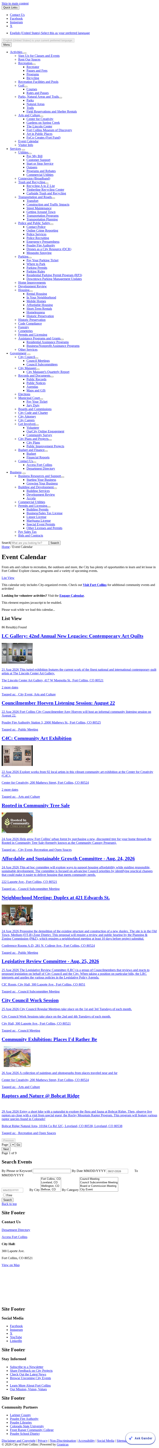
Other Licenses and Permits (44, 528)
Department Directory (40, 468)
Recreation (25, 63)
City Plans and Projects (33, 439)
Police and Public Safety (34, 223)
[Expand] (24, 53)
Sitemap (122, 1440)
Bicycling (32, 78)
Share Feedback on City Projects (31, 1370)
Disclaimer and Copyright (18, 1440)
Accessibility (86, 1440)
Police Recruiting (37, 238)
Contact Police (36, 227)
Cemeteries (25, 331)
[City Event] (99, 1189)
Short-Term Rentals (39, 308)
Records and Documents (34, 375)
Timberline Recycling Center (45, 189)
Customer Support (38, 160)
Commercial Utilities (39, 174)
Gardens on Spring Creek (43, 122)
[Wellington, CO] (51, 1186)
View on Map (11, 1265)
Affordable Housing (39, 305)
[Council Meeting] (99, 1179)
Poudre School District (25, 1433)
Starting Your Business (41, 479)
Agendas (32, 386)
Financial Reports (37, 457)
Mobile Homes (36, 301)
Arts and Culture (29, 115)
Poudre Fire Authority (40, 245)
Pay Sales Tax (27, 531)
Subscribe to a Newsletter (26, 1367)
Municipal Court (29, 398)
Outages (31, 167)
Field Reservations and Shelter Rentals (51, 111)
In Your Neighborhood (41, 297)
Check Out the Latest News (28, 1374)
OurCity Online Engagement (45, 431)
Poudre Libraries (21, 1422)
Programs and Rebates (41, 171)
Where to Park (35, 264)
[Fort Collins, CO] (51, 1179)
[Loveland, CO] (51, 1182)
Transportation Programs (42, 215)
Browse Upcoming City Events (30, 1378)
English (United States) (50, 33)
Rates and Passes (37, 93)
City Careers (26, 420)
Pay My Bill (34, 156)
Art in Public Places (39, 134)
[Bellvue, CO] (51, 1189)
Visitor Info (25, 145)
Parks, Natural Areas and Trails (38, 96)
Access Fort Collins (39, 465)
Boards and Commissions (35, 409)
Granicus (63, 1444)
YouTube (16, 1337)
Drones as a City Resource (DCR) (48, 249)
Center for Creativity (39, 119)
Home (6, 547)
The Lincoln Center (39, 126)
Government (18, 353)
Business (16, 472)
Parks (30, 100)
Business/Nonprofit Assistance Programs (53, 346)
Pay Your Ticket (36, 401)
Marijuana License (38, 520)
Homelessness (35, 312)
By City (35, 1190)
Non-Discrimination (63, 1440)
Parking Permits (36, 267)
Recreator (32, 67)
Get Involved (26, 424)
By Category (71, 1190)
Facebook (16, 1326)
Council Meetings (38, 360)
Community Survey (39, 435)
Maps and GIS (36, 390)
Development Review (32, 286)
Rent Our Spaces (29, 59)
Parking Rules (35, 271)
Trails (30, 108)
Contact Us (25, 461)
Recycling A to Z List (40, 186)
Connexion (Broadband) (34, 178)
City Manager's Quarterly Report (47, 372)
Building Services (38, 491)
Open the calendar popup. (131, 1171)
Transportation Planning (42, 219)
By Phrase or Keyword (17, 1171)
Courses (31, 89)
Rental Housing (36, 293)
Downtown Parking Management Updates (54, 279)
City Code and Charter (33, 412)
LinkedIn (16, 1341)
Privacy (43, 1440)
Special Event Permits (40, 524)
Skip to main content (15, 3)
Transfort (32, 200)
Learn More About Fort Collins (30, 1385)
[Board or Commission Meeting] (99, 1186)
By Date (89, 1171)
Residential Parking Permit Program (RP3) (54, 275)
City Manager (27, 368)
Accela (31, 498)
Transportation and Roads (35, 197)
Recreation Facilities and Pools (38, 81)
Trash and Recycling (31, 182)
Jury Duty (33, 405)
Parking (23, 256)
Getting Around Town (40, 212)
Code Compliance (30, 323)
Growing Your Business (42, 483)
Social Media (105, 1440)
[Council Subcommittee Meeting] (99, 1182)
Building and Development (36, 487)
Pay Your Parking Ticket (42, 260)
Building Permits (37, 509)
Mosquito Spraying (39, 253)
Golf (21, 85)
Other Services (27, 349)
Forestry (23, 327)
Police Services (36, 234)
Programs (32, 74)
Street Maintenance (39, 208)
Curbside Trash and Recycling (46, 193)
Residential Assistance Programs (47, 342)
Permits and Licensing (32, 334)
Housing (23, 290)
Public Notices (36, 383)
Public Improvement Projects (45, 446)
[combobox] (38, 40)
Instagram (16, 1329)
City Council (26, 357)
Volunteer (32, 427)
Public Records (36, 379)
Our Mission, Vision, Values (28, 1389)
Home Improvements (32, 282)
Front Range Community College (32, 1430)
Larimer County (20, 1415)
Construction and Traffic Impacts (47, 204)
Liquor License (36, 517)
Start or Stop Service (39, 163)
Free (9, 1195)
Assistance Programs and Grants (39, 338)
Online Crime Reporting (42, 230)
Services (15, 148)
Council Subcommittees (42, 364)
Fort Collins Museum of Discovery (49, 130)
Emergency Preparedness (42, 241)
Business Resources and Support (39, 476)
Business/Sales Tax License (44, 513)
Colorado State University (27, 1426)
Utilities (23, 152)
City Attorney (27, 416)
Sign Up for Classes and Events (39, 55)
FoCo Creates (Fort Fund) (43, 137)
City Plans (33, 442)
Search (6, 542)
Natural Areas (35, 104)
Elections (24, 394)
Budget (31, 453)
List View (8, 578)
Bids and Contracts (30, 535)
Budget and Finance (31, 450)
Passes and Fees (36, 70)
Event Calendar (28, 141)
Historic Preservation (40, 316)
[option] (83, 33)
